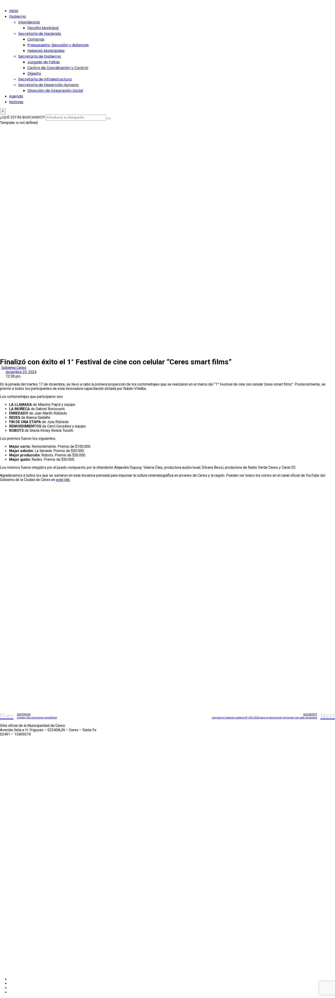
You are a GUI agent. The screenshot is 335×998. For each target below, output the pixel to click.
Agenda (16, 96)
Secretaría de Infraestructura (45, 79)
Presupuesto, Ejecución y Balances (58, 45)
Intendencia (29, 22)
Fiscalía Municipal (43, 28)
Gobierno (17, 16)
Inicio (13, 10)
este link (63, 480)
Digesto (34, 73)
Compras (35, 39)
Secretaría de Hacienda (39, 33)
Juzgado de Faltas (43, 62)
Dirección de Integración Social (55, 90)
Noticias (16, 102)
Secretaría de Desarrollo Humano (48, 84)
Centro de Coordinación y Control (57, 67)
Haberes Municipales (45, 50)
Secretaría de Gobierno (39, 56)
